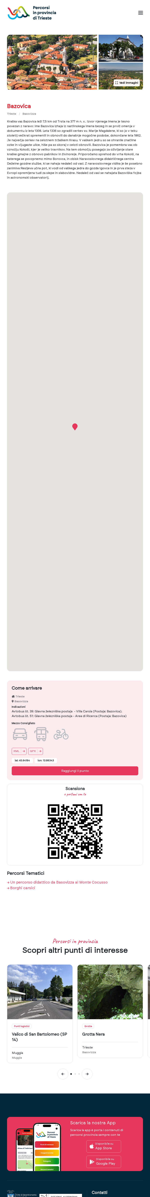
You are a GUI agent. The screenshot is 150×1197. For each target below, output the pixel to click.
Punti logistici (21, 1026)
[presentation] (62, 1074)
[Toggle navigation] (140, 12)
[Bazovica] (52, 62)
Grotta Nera (93, 1034)
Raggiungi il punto (75, 770)
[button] (75, 427)
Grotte (88, 1026)
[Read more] (39, 992)
